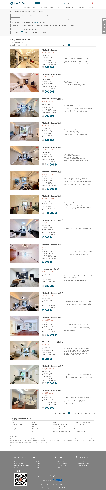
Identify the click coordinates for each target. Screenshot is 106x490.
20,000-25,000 (36, 26)
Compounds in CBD (59, 427)
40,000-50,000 (63, 26)
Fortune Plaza (39, 463)
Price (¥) (15, 25)
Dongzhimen (48, 19)
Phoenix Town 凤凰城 (50, 269)
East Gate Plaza (61, 465)
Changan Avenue (31, 19)
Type (15, 15)
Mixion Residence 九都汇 (52, 74)
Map (18, 7)
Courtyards (36, 15)
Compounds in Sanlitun (80, 429)
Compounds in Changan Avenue (62, 429)
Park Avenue (81, 460)
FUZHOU (58, 3)
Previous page (62, 45)
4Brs (33, 29)
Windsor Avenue (40, 462)
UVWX (44, 22)
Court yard (43, 7)
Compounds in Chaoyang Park (62, 431)
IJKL (32, 22)
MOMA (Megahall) (62, 463)
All (22, 15)
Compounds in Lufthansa (81, 427)
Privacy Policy (45, 484)
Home (12, 7)
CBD (25, 19)
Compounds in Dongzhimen (82, 422)
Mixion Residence (49, 50)
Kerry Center (39, 465)
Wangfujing (74, 19)
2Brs (27, 29)
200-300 (40, 32)
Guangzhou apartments (57, 476)
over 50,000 (71, 26)
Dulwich (80, 19)
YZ (47, 22)
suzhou (52, 3)
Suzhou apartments (71, 476)
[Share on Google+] (19, 471)
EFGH (28, 22)
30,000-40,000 (54, 26)
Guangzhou (45, 3)
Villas (31, 15)
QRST (40, 22)
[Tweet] (17, 471)
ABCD (25, 22)
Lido (53, 19)
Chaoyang (15, 427)
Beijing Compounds (79, 431)
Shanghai (31, 3)
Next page (87, 45)
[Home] (17, 3)
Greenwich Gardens (83, 463)
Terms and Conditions (57, 484)
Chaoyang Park (40, 19)
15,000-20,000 (27, 26)
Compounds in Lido (79, 424)
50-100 (25, 32)
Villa (34, 7)
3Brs (30, 29)
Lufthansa (57, 19)
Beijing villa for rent (19, 463)
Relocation (70, 7)
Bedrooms (15, 29)
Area (15, 18)
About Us (91, 7)
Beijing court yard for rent (21, 462)
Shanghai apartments (41, 476)
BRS (25, 45)
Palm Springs (82, 462)
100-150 (30, 32)
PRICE (12, 45)
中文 (64, 3)
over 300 (45, 32)
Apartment (26, 7)
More (37, 467)
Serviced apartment (56, 7)
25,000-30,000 (45, 26)
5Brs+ (36, 29)
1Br (24, 29)
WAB (86, 19)
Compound (81, 7)
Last (94, 45)
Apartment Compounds (60, 424)
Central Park (39, 460)
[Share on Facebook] (15, 471)
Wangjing (68, 19)
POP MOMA (60, 462)
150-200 (35, 32)
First (55, 45)
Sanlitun (63, 19)
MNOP (36, 22)
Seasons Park (60, 460)
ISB (84, 19)
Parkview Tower (82, 465)
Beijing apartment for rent (22, 419)
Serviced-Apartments (45, 15)
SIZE (19, 45)
